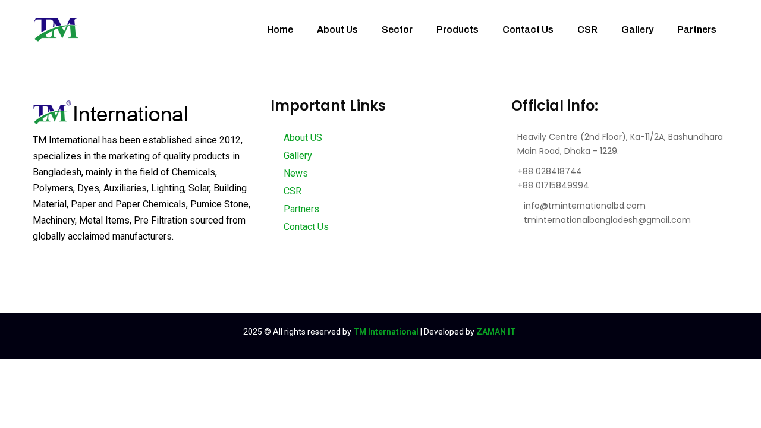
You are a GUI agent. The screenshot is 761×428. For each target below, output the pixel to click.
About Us (337, 29)
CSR (587, 29)
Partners (696, 29)
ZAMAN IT (496, 331)
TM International (386, 331)
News (294, 173)
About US (301, 137)
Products (457, 29)
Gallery (637, 29)
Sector (397, 29)
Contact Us (528, 29)
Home (280, 29)
